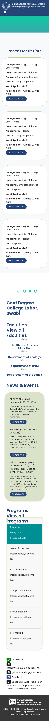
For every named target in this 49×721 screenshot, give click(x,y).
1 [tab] (18, 291)
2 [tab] (24, 291)
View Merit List (16, 98)
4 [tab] (35, 291)
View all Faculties (17, 332)
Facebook (17, 677)
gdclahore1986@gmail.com (26, 672)
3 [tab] (30, 291)
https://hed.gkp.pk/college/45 (23, 668)
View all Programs (17, 518)
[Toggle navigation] (5, 12)
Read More (18, 421)
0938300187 (18, 659)
